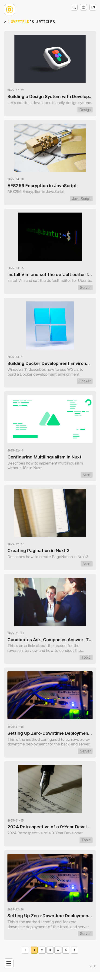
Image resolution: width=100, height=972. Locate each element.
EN (93, 7)
